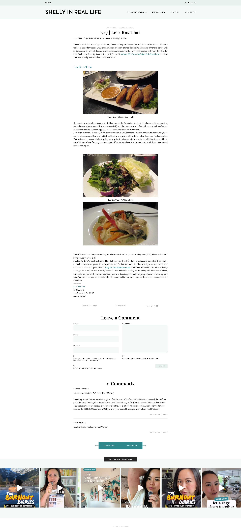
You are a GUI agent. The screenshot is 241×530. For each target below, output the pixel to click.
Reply (165, 414)
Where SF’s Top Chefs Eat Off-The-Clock (140, 54)
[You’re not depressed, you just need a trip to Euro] (19, 488)
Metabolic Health (136, 12)
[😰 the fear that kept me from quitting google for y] (181, 488)
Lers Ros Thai (79, 287)
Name (76, 323)
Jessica (77, 389)
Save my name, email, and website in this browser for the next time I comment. (95, 359)
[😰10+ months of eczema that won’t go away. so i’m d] (140, 488)
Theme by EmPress (120, 526)
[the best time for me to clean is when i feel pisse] (221, 488)
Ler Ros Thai (82, 67)
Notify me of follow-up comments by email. (141, 359)
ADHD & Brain (158, 12)
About (48, 3)
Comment (121, 306)
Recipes (174, 12)
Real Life (189, 12)
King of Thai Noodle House (117, 267)
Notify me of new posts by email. (87, 368)
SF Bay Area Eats (127, 28)
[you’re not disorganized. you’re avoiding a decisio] (60, 488)
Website (76, 345)
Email (76, 334)
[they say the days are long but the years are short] (100, 488)
